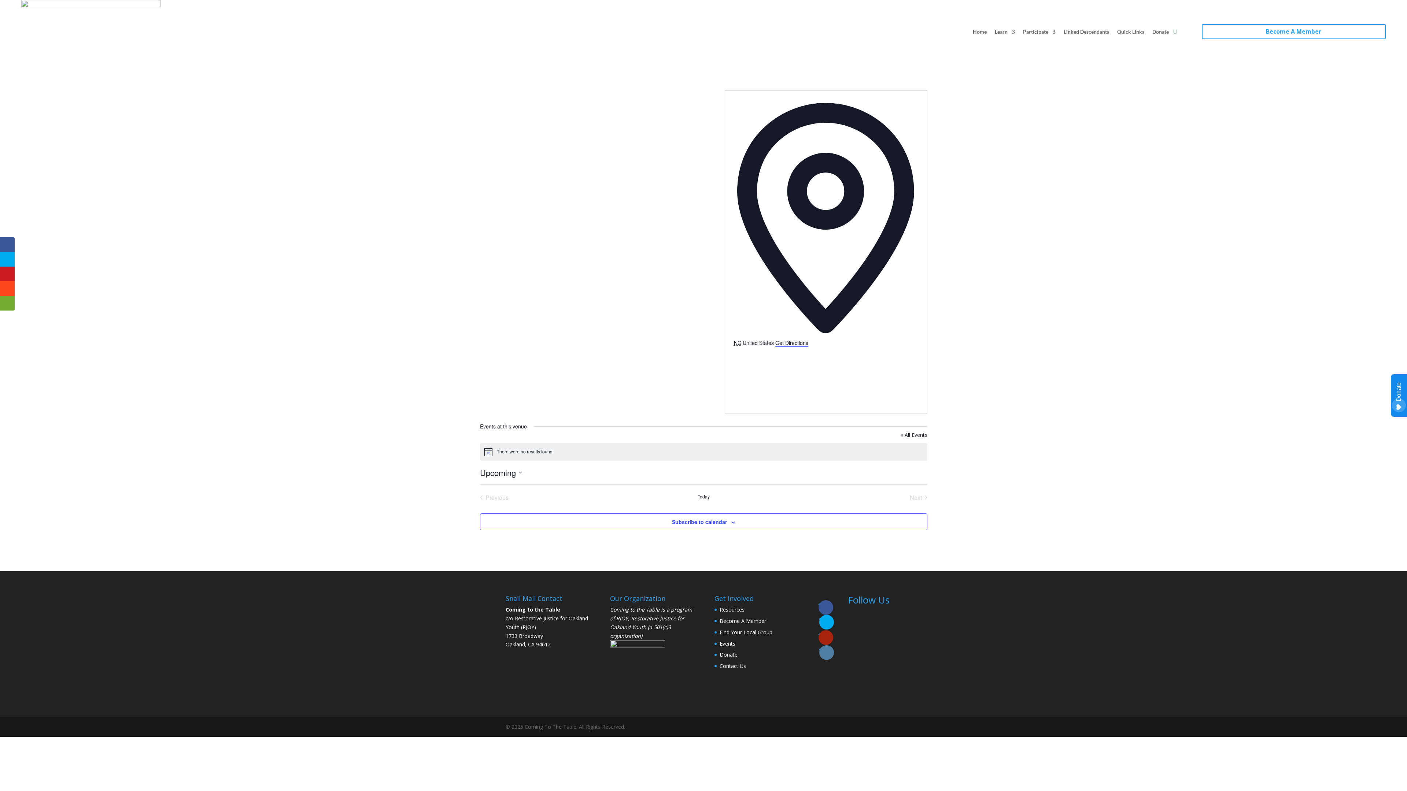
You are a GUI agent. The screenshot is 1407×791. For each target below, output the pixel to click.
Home (980, 32)
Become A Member (1293, 31)
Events (727, 643)
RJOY (622, 618)
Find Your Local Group (746, 632)
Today (704, 497)
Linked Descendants (1086, 32)
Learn (1001, 32)
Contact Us (733, 665)
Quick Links (1130, 32)
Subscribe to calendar (699, 522)
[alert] (703, 452)
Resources (732, 609)
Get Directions (791, 342)
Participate (1035, 32)
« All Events (914, 434)
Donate (1160, 32)
